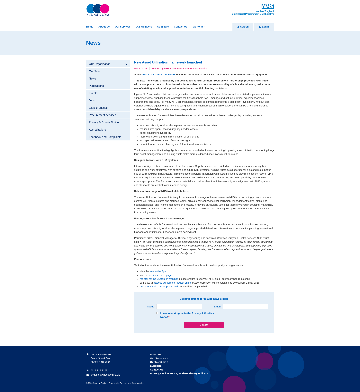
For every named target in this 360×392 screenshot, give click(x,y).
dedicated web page (160, 275)
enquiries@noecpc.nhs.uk (105, 374)
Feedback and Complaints (105, 136)
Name (150, 306)
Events (93, 93)
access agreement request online (173, 282)
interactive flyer (158, 271)
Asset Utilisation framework (159, 74)
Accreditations (97, 129)
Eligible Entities (98, 107)
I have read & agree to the (187, 315)
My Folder (198, 26)
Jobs (92, 100)
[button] (242, 27)
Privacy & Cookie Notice (104, 122)
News (92, 78)
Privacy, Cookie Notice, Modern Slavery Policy (178, 373)
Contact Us (180, 26)
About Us (104, 26)
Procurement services (102, 115)
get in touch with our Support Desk (159, 286)
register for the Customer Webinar (159, 279)
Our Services (122, 26)
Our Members (144, 26)
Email (217, 306)
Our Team (95, 71)
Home (89, 26)
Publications (96, 85)
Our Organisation (99, 63)
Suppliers (163, 26)
